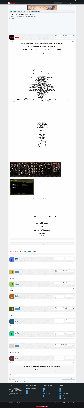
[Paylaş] (72, 41)
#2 (73, 263)
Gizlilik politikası (65, 402)
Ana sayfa (72, 402)
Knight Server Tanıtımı (32, 388)
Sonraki (13, 18)
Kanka (73, 308)
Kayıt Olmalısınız (50, 239)
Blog (53, 3)
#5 (73, 300)
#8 (73, 337)
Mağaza (72, 3)
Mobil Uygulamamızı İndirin (66, 395)
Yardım (69, 402)
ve (15, 254)
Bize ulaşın (55, 402)
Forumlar (58, 3)
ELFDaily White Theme (12, 402)
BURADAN (18, 394)
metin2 (29, 16)
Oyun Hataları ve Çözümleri (32, 393)
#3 (73, 276)
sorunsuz (32, 16)
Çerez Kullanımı (47, 393)
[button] (61, 3)
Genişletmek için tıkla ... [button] (42, 372)
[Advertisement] (42, 27)
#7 (73, 325)
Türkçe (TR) (19, 402)
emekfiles (26, 16)
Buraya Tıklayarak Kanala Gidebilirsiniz (28, 250)
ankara (73, 345)
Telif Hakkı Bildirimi (65, 391)
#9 (73, 350)
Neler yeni (66, 3)
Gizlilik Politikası (47, 395)
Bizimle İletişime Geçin (66, 388)
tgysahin (35, 16)
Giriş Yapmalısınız (42, 239)
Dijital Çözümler (64, 398)
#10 (73, 362)
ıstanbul (73, 333)
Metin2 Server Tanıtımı (32, 390)
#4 (73, 288)
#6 (73, 313)
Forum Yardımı (47, 391)
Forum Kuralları (47, 388)
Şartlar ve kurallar (60, 402)
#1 (73, 41)
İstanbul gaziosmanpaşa (71, 296)
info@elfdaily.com (65, 393)
